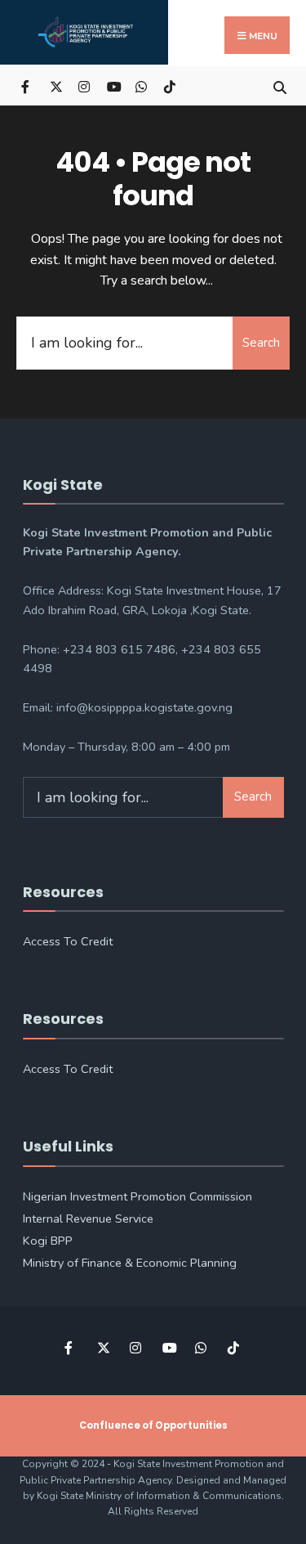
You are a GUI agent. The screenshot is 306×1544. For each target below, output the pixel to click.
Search (261, 342)
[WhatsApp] (140, 85)
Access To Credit (68, 941)
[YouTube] (112, 85)
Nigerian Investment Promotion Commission (137, 1196)
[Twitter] (55, 85)
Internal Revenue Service (88, 1218)
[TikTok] (169, 85)
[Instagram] (83, 85)
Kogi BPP (48, 1240)
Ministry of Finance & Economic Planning (130, 1262)
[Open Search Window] (279, 85)
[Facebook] (26, 85)
